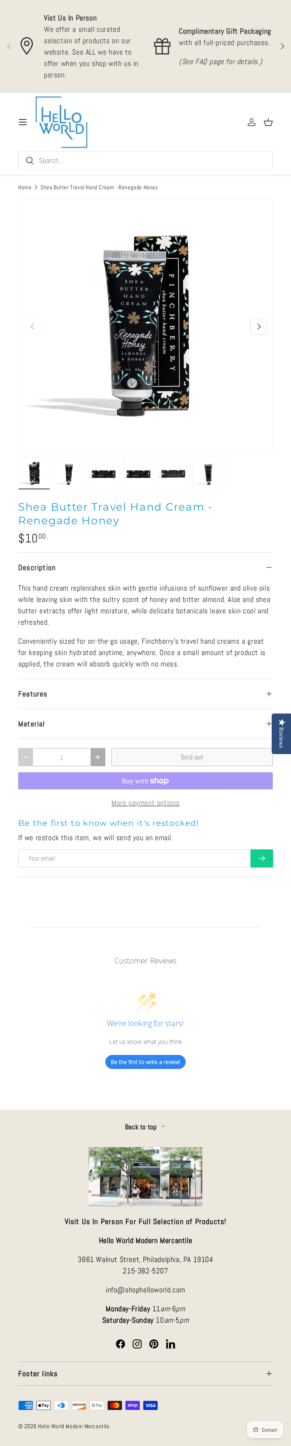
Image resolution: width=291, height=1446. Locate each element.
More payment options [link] (145, 803)
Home (24, 187)
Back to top (141, 1127)
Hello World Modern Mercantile (73, 1426)
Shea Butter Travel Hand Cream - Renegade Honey (99, 187)
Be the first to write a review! (145, 1062)
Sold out (192, 757)
